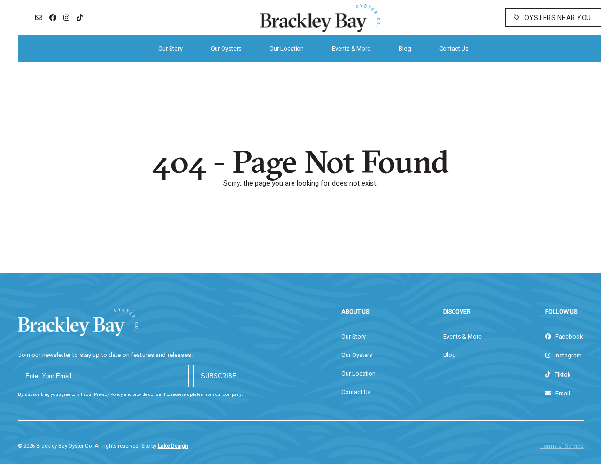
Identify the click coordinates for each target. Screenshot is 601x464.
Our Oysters (226, 49)
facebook (568, 337)
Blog (405, 49)
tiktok (561, 375)
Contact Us (454, 49)
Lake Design (173, 446)
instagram (567, 355)
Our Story (170, 49)
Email (562, 393)
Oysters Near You (557, 18)
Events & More (351, 49)
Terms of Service (562, 446)
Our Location (287, 49)
